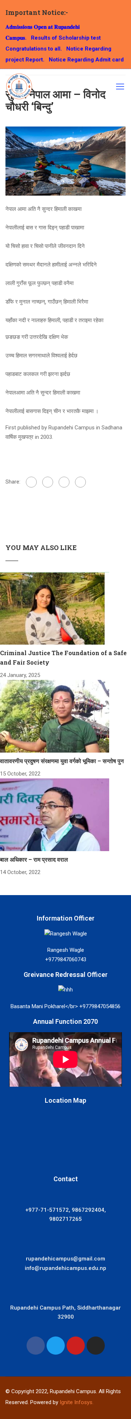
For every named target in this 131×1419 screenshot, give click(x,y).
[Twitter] (64, 482)
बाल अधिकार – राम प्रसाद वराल (34, 859)
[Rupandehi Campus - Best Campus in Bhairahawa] (19, 88)
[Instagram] (96, 1345)
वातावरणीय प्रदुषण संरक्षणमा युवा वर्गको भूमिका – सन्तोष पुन (62, 761)
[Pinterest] (80, 482)
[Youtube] (76, 1345)
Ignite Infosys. (77, 1402)
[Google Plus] (47, 482)
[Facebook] (31, 482)
